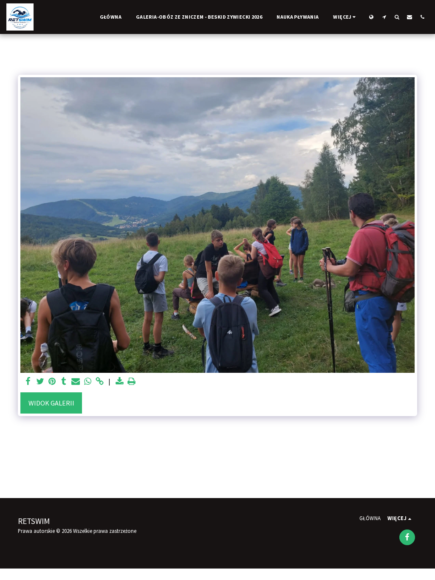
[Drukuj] (131, 381)
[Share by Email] (75, 381)
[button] (384, 17)
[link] (99, 381)
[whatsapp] (87, 381)
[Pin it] (52, 381)
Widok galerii (51, 403)
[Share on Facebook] (28, 381)
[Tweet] (40, 381)
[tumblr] (63, 381)
